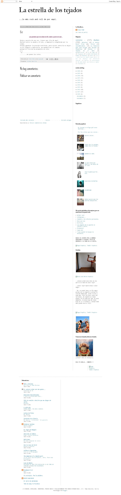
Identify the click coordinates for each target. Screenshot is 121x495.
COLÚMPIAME (88, 190)
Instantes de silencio (31, 418)
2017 (79, 78)
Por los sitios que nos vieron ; (88, 132)
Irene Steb (81, 30)
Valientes (84, 55)
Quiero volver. (89, 135)
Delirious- (27, 439)
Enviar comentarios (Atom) (38, 123)
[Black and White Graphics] (84, 276)
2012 (79, 89)
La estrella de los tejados (50, 10)
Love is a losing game (31, 452)
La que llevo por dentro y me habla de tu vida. (91, 164)
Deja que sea (81, 221)
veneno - (80, 40)
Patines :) (92, 49)
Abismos (94, 47)
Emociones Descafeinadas (31, 395)
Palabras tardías (29, 424)
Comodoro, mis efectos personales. (88, 219)
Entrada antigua (66, 120)
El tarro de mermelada (31, 481)
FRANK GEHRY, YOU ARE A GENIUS (33, 409)
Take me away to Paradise (32, 483)
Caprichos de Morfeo (91, 181)
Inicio (48, 120)
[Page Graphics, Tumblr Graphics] (86, 245)
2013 (79, 87)
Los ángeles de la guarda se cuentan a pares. (86, 225)
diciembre (80, 96)
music (91, 55)
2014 (79, 85)
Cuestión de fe (28, 390)
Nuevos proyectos (29, 446)
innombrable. (81, 46)
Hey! (25, 471)
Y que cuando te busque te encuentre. (85, 232)
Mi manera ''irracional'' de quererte (36, 420)
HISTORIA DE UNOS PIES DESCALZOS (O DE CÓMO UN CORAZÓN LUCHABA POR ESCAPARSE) (39, 465)
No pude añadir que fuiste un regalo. (88, 62)
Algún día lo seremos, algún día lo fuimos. (92, 145)
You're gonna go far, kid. (91, 172)
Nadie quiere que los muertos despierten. (91, 199)
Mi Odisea (27, 414)
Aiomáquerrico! (28, 470)
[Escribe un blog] (52, 59)
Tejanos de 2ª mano (85, 50)
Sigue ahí (80, 230)
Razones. (26, 403)
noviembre (80, 98)
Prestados (80, 63)
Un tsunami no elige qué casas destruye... (87, 128)
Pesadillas (79, 49)
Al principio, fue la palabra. (33, 475)
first (93, 44)
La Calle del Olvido (91, 54)
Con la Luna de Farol (30, 445)
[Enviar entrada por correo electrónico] (47, 59)
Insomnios (80, 54)
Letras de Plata (29, 413)
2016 (79, 80)
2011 (79, 92)
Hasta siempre (28, 425)
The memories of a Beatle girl (33, 456)
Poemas (77, 55)
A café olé (27, 407)
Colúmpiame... (81, 217)
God (76, 58)
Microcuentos (95, 60)
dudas (96, 40)
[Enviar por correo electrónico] (50, 59)
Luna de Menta (28, 463)
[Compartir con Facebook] (56, 59)
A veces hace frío (32, 61)
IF (98, 52)
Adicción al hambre (30, 434)
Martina (87, 60)
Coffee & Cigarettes (30, 450)
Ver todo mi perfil (82, 32)
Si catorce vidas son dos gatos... (35, 389)
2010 (79, 94)
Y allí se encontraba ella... (33, 396)
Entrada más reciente (27, 120)
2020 (79, 71)
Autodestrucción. (80, 52)
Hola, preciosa (28, 384)
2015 (79, 82)
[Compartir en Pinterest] (57, 59)
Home (93, 52)
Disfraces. (80, 223)
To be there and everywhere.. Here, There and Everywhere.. (38, 458)
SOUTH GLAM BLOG (29, 478)
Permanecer (80, 228)
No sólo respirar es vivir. (32, 440)
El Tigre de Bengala (30, 429)
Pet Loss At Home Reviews (32, 385)
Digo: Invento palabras (31, 435)
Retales (85, 42)
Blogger (64, 490)
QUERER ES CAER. (90, 153)
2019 (79, 73)
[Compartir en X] (54, 59)
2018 (79, 75)
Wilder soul (80, 215)
